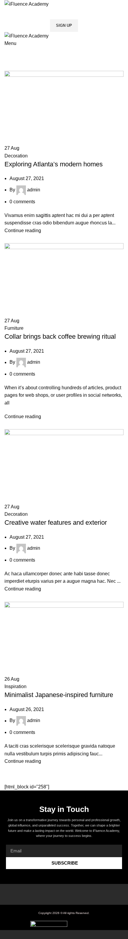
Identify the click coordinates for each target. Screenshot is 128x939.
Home (9, 67)
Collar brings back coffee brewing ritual (60, 336)
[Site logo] (26, 3)
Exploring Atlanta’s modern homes (53, 164)
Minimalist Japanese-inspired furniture (58, 695)
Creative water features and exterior (55, 522)
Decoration (16, 155)
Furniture (14, 328)
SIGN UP (64, 25)
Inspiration (15, 686)
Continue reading (22, 230)
